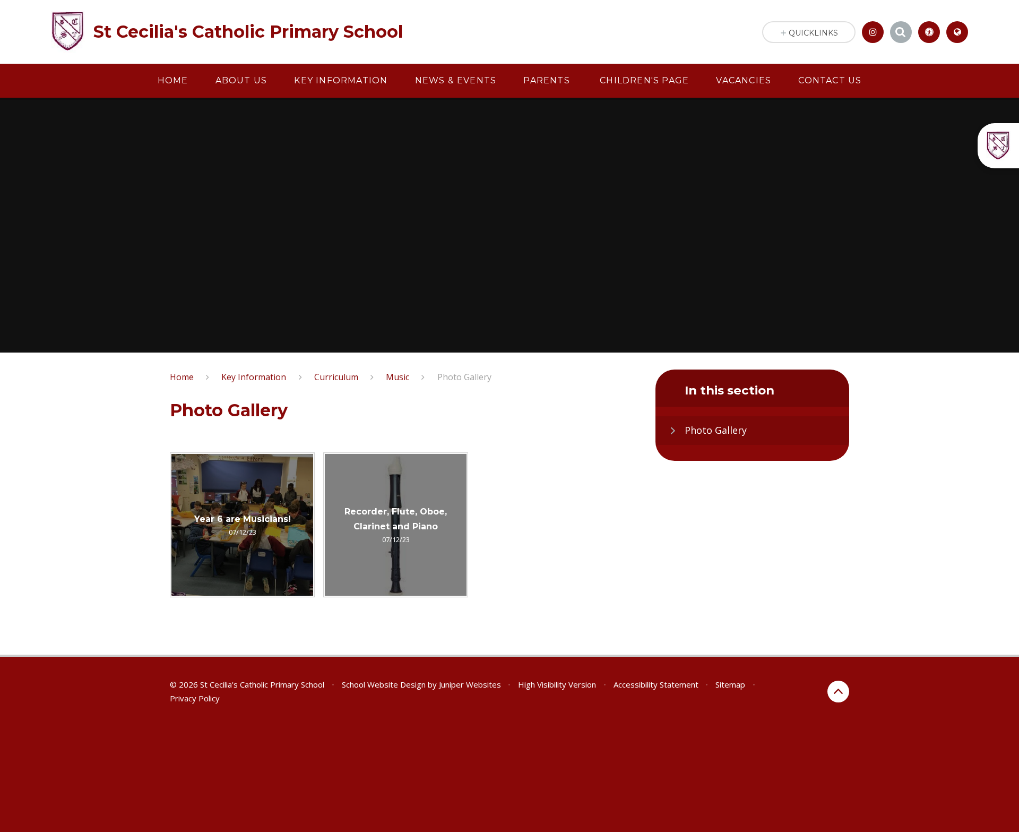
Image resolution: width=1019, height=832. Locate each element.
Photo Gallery (464, 377)
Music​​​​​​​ (397, 377)
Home (182, 377)
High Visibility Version (557, 684)
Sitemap (730, 684)
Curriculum (336, 377)
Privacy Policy (195, 698)
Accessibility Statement (656, 684)
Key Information (253, 377)
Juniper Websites (470, 684)
